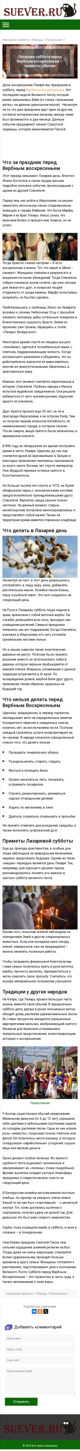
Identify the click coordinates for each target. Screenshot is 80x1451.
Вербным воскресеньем (45, 90)
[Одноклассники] (40, 1311)
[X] (45, 1311)
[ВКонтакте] (34, 1311)
